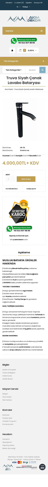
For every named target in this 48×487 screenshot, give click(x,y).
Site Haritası (7, 400)
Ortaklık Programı (9, 421)
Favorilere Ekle (11, 189)
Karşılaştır (31, 189)
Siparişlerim (7, 442)
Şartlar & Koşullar (9, 369)
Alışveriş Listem (8, 445)
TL (17, 7)
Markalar (6, 415)
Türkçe (25, 7)
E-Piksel (37, 459)
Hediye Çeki (7, 418)
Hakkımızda (7, 376)
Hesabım (9, 3)
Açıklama (24, 252)
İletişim (5, 394)
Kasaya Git (38, 3)
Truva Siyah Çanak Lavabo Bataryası (28, 89)
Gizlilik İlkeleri (7, 379)
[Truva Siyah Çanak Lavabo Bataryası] (24, 119)
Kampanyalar (7, 424)
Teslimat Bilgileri (8, 373)
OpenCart (18, 459)
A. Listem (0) (19, 3)
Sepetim (29, 3)
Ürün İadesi (6, 397)
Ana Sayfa (9, 89)
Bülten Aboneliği (8, 448)
